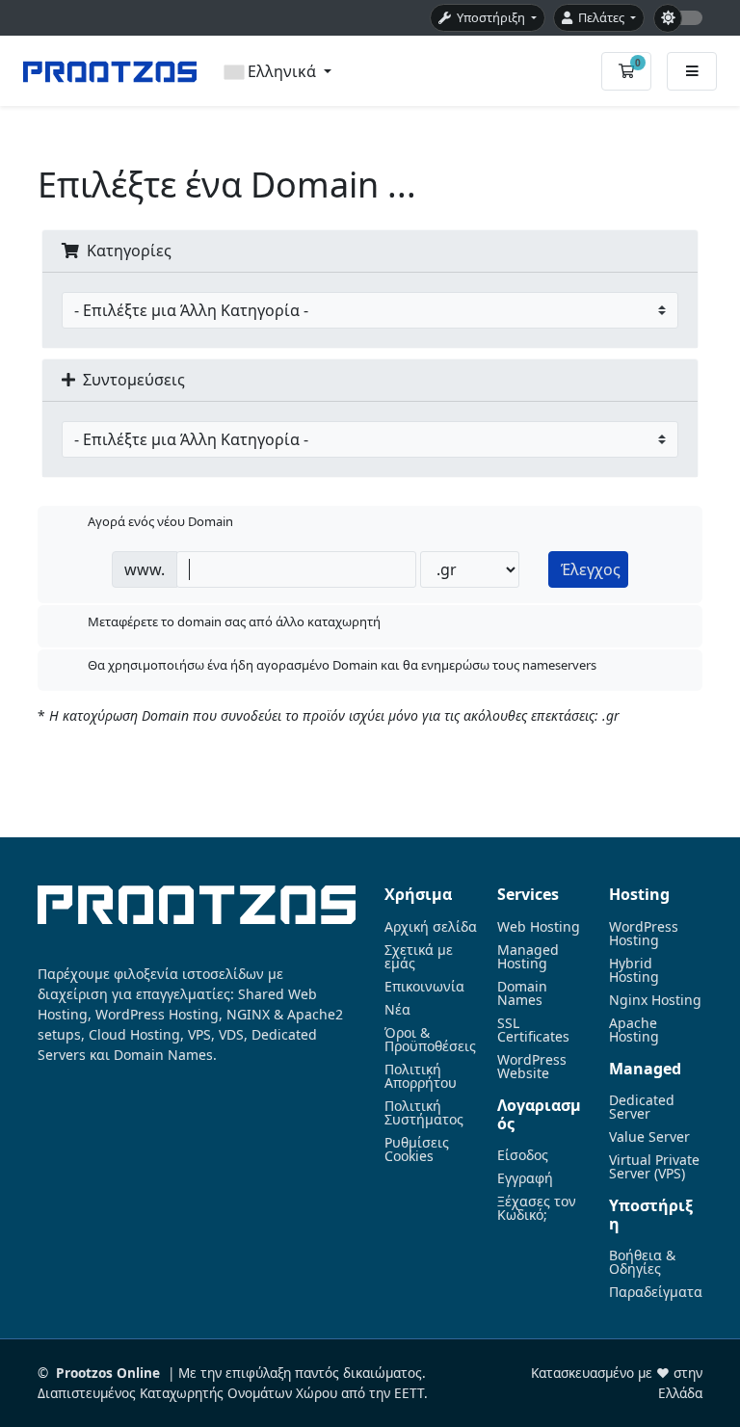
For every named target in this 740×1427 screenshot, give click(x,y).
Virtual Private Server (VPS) (654, 1166)
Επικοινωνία (424, 986)
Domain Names (522, 993)
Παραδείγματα (655, 1292)
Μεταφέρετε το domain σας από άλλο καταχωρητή (234, 621)
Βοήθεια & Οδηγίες (642, 1262)
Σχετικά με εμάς (418, 956)
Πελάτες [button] (599, 17)
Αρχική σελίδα (430, 927)
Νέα (397, 1010)
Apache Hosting (634, 1030)
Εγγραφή (525, 1178)
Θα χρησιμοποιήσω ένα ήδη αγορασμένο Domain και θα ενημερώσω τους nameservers (342, 665)
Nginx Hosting (655, 1000)
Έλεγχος (591, 569)
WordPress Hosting (643, 933)
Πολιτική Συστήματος (423, 1112)
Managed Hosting (528, 956)
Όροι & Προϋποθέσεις (430, 1039)
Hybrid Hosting (634, 970)
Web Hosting (538, 927)
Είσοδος (522, 1155)
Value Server (649, 1137)
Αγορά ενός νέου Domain (160, 522)
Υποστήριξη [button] (489, 17)
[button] (278, 71)
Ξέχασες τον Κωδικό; (536, 1208)
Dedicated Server (641, 1107)
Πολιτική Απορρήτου (420, 1076)
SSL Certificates (533, 1030)
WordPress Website (532, 1066)
